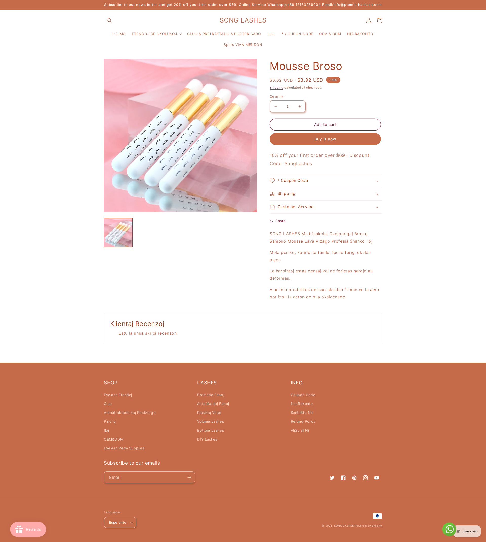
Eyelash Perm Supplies (124, 448)
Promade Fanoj (210, 395)
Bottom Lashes (210, 430)
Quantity (277, 96)
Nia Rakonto (302, 403)
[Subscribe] (189, 477)
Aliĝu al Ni (300, 430)
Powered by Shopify (368, 525)
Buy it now (325, 139)
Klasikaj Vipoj (209, 412)
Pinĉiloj (110, 421)
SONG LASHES (344, 525)
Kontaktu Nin (302, 412)
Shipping (277, 87)
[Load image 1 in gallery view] (118, 232)
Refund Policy (303, 421)
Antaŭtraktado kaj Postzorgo (129, 412)
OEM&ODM (113, 439)
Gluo (108, 403)
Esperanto (117, 522)
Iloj (106, 430)
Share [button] (280, 221)
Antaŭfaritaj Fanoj (213, 403)
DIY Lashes (207, 439)
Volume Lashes (210, 421)
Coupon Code (303, 395)
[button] (109, 20)
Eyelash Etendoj (118, 395)
